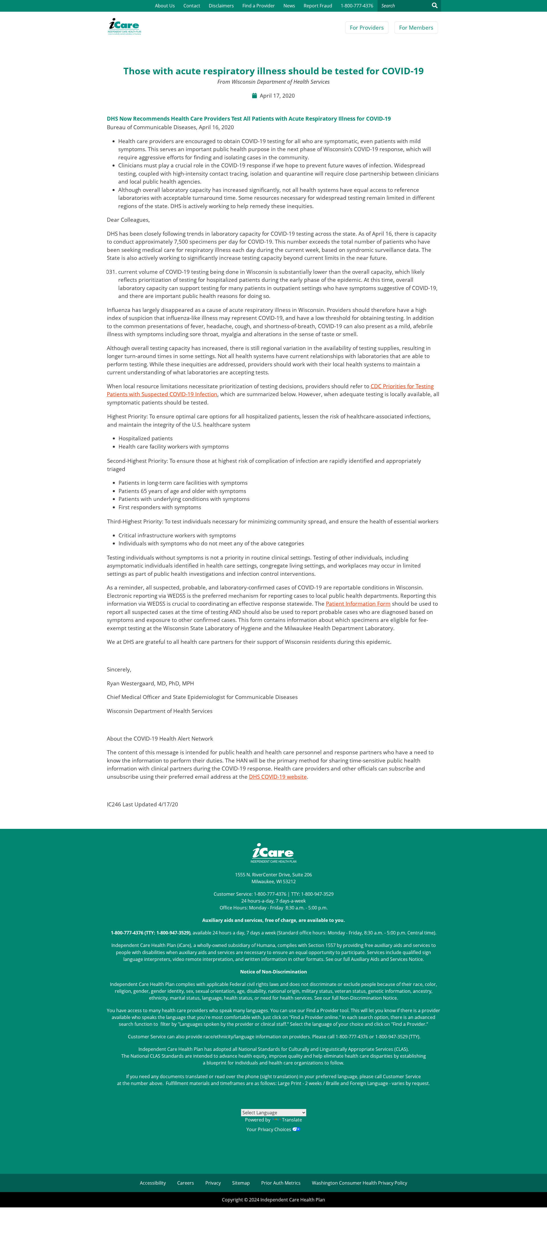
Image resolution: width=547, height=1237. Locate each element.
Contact (191, 6)
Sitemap (241, 1183)
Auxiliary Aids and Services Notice (387, 959)
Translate (292, 1120)
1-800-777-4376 (357, 6)
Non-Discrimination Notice (368, 998)
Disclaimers (221, 6)
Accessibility (153, 1183)
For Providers (367, 27)
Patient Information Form (358, 603)
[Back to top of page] (535, 1223)
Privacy (213, 1183)
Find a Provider (258, 6)
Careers (185, 1183)
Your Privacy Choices (269, 1129)
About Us (165, 6)
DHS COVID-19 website (278, 776)
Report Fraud (318, 6)
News (289, 6)
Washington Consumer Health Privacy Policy (359, 1183)
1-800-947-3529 (317, 894)
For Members (416, 27)
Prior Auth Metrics (281, 1183)
